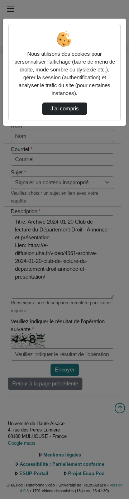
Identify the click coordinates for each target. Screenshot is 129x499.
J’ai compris (65, 108)
